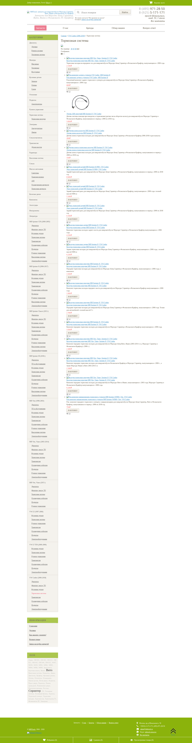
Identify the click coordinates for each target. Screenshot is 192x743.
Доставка (32, 630)
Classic (31, 660)
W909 (41, 667)
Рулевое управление (36, 110)
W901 (41, 665)
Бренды (90, 28)
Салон (33, 89)
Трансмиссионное (37, 177)
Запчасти (40, 28)
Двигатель (33, 43)
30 (71, 49)
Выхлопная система (36, 158)
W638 (30, 665)
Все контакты (158, 20)
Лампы (33, 132)
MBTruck (32, 729)
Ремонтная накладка (35, 688)
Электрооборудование (39, 261)
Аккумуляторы (36, 128)
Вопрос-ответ (149, 28)
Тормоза (51, 694)
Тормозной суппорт (35, 696)
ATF (33, 181)
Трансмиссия (34, 143)
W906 (36, 667)
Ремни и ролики (37, 51)
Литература (33, 216)
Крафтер (39, 675)
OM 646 (41, 662)
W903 (51, 665)
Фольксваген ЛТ (34, 701)
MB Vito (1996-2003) (36, 401)
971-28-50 (152, 8)
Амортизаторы (36, 104)
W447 (54, 662)
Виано (43, 670)
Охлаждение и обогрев (39, 245)
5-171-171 (152, 12)
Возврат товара (34, 639)
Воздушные (35, 72)
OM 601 (36, 660)
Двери (53, 673)
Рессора (45, 688)
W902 (46, 665)
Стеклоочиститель (35, 138)
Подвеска (32, 100)
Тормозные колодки (38, 119)
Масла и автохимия (36, 169)
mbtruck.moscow (150, 732)
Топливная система (38, 55)
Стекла (31, 164)
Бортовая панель (34, 670)
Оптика (34, 85)
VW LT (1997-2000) (36, 512)
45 (73, 49)
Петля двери (43, 680)
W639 (36, 665)
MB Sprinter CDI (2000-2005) (39, 222)
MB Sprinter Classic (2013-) (38, 311)
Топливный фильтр (41, 694)
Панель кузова (33, 680)
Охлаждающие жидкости (40, 185)
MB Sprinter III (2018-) (37, 356)
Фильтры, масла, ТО (38, 229)
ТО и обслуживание (38, 364)
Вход (48, 3)
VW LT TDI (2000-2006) (38, 545)
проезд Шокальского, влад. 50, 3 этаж (155, 16)
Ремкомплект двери (43, 686)
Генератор (46, 673)
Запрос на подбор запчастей (39, 644)
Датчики (34, 47)
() (52, 740)
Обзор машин (118, 28)
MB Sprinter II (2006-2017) (38, 266)
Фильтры (32, 60)
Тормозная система (36, 115)
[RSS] (29, 723)
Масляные (35, 64)
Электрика (33, 124)
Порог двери (33, 683)
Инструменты (34, 211)
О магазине (33, 626)
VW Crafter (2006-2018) (37, 578)
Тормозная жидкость (38, 189)
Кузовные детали (35, 77)
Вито (49, 670)
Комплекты (33, 200)
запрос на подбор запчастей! (91, 20)
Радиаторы (33, 153)
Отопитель (38, 678)
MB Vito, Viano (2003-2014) (39, 442)
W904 (30, 667)
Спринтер (35, 690)
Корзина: (159, 3)
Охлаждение (47, 678)
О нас (65, 28)
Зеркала (34, 81)
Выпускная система (35, 673)
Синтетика (35, 173)
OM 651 (48, 662)
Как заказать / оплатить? (37, 635)
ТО (43, 691)
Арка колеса (48, 667)
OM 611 (50, 660)
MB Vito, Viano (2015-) (37, 483)
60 (76, 49)
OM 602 (43, 660)
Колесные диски (35, 194)
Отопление (33, 95)
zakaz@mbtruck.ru (146, 729)
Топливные (35, 68)
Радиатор (41, 683)
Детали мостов (36, 147)
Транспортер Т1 (50, 699)
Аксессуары (33, 205)
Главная (63, 36)
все (78, 49)
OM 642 (35, 662)
